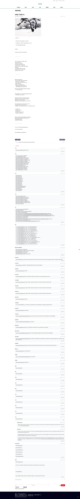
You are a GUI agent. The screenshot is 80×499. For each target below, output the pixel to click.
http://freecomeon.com (19, 451)
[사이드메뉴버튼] (79, 249)
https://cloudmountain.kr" (22, 241)
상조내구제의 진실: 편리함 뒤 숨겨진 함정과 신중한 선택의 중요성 (26, 142)
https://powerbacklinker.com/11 (20, 327)
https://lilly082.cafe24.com (20, 155)
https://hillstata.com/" (21, 234)
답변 (64, 139)
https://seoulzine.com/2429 (20, 212)
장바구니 (63, 0)
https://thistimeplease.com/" (22, 237)
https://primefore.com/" (21, 238)
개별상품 (47, 7)
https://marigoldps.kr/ (19, 373)
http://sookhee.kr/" (21, 235)
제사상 (26, 7)
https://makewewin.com (19, 461)
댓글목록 (17, 145)
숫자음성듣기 (24, 487)
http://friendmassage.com (19, 456)
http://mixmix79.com (19, 447)
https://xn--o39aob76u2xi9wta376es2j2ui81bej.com (23, 321)
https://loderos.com (19, 175)
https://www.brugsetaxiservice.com (21, 186)
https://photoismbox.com (19, 252)
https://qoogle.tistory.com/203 (20, 209)
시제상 (33, 7)
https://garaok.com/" (21, 226)
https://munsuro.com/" (21, 227)
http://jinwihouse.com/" (21, 229)
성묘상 (54, 7)
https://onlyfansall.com (19, 249)
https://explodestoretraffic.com (20, 187)
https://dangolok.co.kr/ (19, 379)
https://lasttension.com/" (22, 233)
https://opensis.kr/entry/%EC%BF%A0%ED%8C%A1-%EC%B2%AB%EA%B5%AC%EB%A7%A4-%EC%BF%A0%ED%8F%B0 (33, 215)
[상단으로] (78, 497)
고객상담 (61, 7)
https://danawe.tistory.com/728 (20, 216)
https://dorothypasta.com (19, 253)
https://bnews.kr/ (18, 210)
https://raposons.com (19, 179)
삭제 (19, 139)
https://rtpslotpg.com (19, 250)
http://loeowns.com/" (21, 236)
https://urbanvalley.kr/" (21, 239)
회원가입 (57, 0)
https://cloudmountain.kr (35, 241)
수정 (16, 139)
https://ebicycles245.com (19, 180)
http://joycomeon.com (19, 454)
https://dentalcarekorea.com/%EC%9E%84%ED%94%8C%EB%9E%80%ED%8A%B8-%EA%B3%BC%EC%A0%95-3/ (32, 214)
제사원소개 (18, 7)
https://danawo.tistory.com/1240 (20, 217)
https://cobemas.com (19, 182)
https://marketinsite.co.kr (19, 251)
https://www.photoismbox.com (20, 270)
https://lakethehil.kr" (21, 243)
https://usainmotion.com (19, 178)
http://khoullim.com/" (21, 228)
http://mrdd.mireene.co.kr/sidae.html (20, 132)
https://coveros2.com (19, 177)
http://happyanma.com (19, 445)
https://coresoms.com (19, 181)
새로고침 (26, 487)
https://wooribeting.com (19, 449)
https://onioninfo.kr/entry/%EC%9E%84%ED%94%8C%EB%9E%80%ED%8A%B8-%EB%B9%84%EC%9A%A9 (31, 213)
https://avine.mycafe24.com (20, 150)
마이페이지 (59, 0)
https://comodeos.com (19, 189)
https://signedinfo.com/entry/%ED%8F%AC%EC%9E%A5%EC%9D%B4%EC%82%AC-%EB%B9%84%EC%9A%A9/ (32, 218)
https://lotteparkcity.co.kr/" (22, 240)
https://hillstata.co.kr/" (21, 242)
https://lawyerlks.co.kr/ (19, 390)
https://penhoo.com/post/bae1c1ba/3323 (22, 211)
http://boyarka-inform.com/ (25, 425)
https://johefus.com (18, 188)
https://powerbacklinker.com (20, 276)
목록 (61, 139)
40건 (18, 16)
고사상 (40, 7)
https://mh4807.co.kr (19, 471)
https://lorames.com (19, 176)
